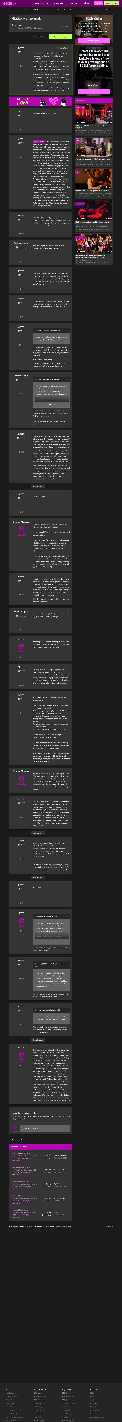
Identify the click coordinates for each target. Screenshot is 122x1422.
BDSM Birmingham (40, 1396)
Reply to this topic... (31, 1128)
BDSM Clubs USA (67, 1420)
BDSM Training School (97, 1417)
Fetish (92, 1396)
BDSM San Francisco (68, 1403)
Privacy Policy (10, 1407)
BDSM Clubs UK (39, 1420)
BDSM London (38, 1393)
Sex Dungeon (94, 1400)
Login (98, 3)
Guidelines (109, 10)
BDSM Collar (93, 41)
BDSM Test (93, 1403)
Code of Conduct (11, 1414)
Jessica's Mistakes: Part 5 (21, 1167)
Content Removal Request (14, 1417)
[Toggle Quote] (36, 330)
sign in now (60, 1116)
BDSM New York (67, 1393)
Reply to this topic (60, 37)
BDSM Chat (93, 1407)
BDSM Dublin (38, 1417)
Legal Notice (10, 1403)
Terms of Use (10, 1400)
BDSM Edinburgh (39, 1410)
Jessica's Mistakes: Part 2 (21, 1210)
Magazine (15, 1396)
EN (88, 3)
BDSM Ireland (38, 1414)
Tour (7, 1396)
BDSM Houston (67, 1410)
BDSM (92, 1393)
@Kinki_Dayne (39, 142)
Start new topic (39, 37)
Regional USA (66, 1390)
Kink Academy (38, 28)
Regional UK (38, 1390)
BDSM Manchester (40, 1400)
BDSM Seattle (66, 1417)
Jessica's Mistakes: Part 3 (21, 1196)
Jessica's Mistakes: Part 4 (21, 1182)
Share (65, 27)
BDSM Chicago (67, 1414)
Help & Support (10, 1393)
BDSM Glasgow (39, 1407)
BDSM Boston (66, 1407)
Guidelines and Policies (13, 1410)
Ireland (46, 1390)
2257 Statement (11, 1420)
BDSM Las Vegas (67, 1400)
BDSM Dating (94, 1410)
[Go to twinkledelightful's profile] (21, 620)
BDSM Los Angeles (68, 1396)
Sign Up (94, 92)
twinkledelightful (21, 611)
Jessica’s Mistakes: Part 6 (21, 1153)
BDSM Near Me (95, 1414)
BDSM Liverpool (39, 1403)
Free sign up (111, 3)
